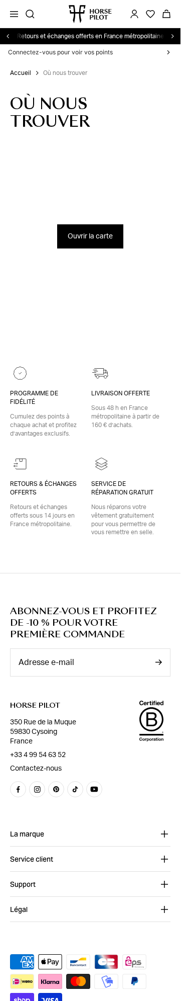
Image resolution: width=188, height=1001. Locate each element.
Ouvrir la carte (90, 236)
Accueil (20, 73)
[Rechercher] (30, 14)
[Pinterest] (56, 789)
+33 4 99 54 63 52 (38, 755)
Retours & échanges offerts (43, 488)
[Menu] (14, 14)
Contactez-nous (36, 768)
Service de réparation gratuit (122, 488)
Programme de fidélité (34, 397)
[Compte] (134, 14)
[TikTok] (75, 789)
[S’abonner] (158, 662)
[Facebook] (18, 789)
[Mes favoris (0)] (150, 14)
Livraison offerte (120, 393)
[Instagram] (37, 789)
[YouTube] (94, 789)
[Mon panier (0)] (166, 14)
